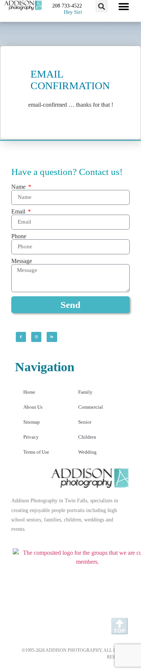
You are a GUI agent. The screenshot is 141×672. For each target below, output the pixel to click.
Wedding (87, 452)
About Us (32, 407)
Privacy (31, 437)
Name (19, 187)
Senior (84, 422)
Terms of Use (36, 452)
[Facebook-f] (21, 337)
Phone (18, 236)
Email (19, 212)
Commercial (90, 407)
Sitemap (31, 422)
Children (87, 437)
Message (21, 261)
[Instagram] (36, 337)
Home (29, 392)
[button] (102, 6)
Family (85, 392)
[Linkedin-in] (52, 337)
